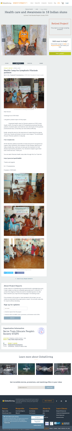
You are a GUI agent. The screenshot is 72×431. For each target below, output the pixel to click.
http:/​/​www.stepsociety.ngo (15, 339)
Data (69, 428)
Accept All (37, 417)
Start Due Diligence (20, 411)
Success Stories (60, 417)
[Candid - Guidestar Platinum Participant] (52, 423)
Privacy (51, 428)
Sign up (12, 318)
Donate (19, 3)
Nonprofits (37, 3)
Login (67, 3)
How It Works (46, 411)
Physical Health (29, 9)
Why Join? (18, 413)
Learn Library (61, 409)
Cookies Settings (37, 425)
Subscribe (50, 387)
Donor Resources (60, 415)
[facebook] (56, 401)
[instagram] (61, 401)
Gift (58, 3)
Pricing (63, 428)
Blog (55, 3)
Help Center (48, 400)
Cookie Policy (7, 422)
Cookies (55, 428)
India (36, 9)
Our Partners (32, 413)
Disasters (50, 3)
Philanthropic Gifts (6, 413)
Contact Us (45, 417)
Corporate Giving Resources (62, 413)
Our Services (32, 411)
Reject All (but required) (37, 421)
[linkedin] (66, 401)
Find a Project (60, 53)
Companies (44, 3)
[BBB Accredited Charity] (57, 423)
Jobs (44, 413)
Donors (5, 409)
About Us (46, 409)
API (66, 428)
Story (7, 63)
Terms (59, 428)
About (32, 3)
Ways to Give (5, 411)
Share (41, 63)
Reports (18, 63)
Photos (29, 63)
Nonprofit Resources (61, 411)
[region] (23, 422)
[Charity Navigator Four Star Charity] (47, 423)
